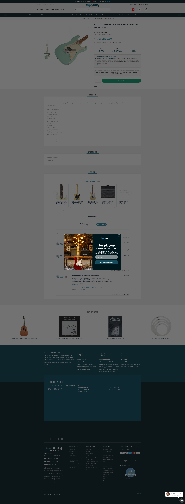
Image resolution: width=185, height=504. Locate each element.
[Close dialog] (119, 236)
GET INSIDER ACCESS (106, 262)
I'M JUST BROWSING (106, 266)
